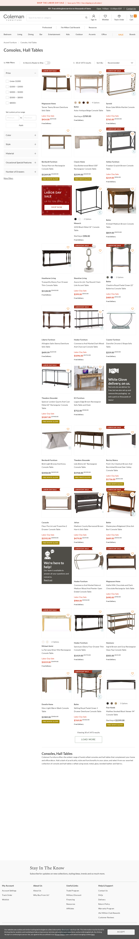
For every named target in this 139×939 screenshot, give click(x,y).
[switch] (47, 62)
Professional (47, 28)
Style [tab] (8, 144)
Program (72, 890)
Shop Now (56, 207)
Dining (31, 34)
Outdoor (79, 34)
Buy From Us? (41, 895)
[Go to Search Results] (86, 18)
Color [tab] (8, 135)
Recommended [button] (113, 63)
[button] (94, 17)
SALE (121, 34)
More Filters (8, 178)
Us (37, 890)
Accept (121, 932)
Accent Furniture (10, 42)
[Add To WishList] (68, 75)
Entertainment (54, 34)
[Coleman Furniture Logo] (14, 20)
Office (104, 34)
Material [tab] (10, 153)
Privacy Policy (60, 934)
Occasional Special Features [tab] (19, 162)
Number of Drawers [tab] (15, 171)
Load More (88, 739)
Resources (93, 28)
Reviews (106, 917)
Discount (73, 895)
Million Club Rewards (70, 28)
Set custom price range (15, 112)
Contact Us (131, 8)
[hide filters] (10, 63)
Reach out (48, 580)
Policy (104, 904)
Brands (132, 34)
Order (7, 895)
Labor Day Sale (48, 116)
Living (19, 34)
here (92, 934)
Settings (9, 890)
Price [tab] (8, 73)
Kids (68, 34)
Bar (41, 34)
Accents (92, 34)
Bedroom (7, 34)
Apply (21, 125)
